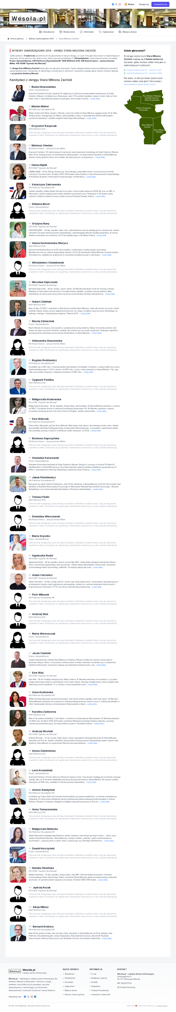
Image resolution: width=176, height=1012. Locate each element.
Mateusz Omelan (42, 145)
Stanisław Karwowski (45, 457)
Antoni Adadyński (43, 789)
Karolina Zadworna (44, 711)
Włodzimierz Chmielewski (48, 262)
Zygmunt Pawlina (43, 379)
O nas (93, 974)
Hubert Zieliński (41, 301)
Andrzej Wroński (42, 731)
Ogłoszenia (108, 32)
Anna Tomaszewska (44, 809)
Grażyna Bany (40, 223)
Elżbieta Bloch (41, 204)
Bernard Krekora (43, 926)
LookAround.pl (161, 1006)
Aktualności (49, 32)
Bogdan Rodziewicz (44, 360)
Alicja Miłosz (41, 907)
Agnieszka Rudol (42, 555)
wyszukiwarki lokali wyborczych (140, 84)
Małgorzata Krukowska (46, 399)
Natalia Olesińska (43, 868)
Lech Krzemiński (42, 770)
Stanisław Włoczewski (46, 516)
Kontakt (94, 982)
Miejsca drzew (130, 32)
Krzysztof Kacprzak (44, 125)
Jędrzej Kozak (42, 887)
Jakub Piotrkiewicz (44, 477)
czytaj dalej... (95, 99)
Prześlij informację (127, 987)
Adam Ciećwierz (42, 575)
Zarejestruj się (160, 4)
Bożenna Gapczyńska (45, 438)
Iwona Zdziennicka (44, 750)
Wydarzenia (70, 978)
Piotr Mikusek (40, 594)
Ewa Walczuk (40, 418)
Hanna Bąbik (39, 165)
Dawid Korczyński (43, 848)
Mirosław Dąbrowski (44, 282)
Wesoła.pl (23, 1006)
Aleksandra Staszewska (47, 340)
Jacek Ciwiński (41, 653)
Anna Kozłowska (42, 692)
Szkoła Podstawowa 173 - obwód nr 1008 (144, 73)
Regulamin (95, 986)
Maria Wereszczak (43, 633)
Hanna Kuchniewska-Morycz (50, 243)
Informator (89, 32)
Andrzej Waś (40, 614)
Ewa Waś (38, 672)
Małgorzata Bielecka (45, 828)
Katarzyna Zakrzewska (46, 184)
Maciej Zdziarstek (43, 321)
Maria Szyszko (41, 536)
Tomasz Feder (40, 496)
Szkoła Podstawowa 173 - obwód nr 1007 (144, 70)
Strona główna (17, 39)
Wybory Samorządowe (74, 994)
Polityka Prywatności (100, 990)
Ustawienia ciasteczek (100, 994)
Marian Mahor (40, 106)
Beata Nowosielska (44, 86)
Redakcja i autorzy (99, 978)
